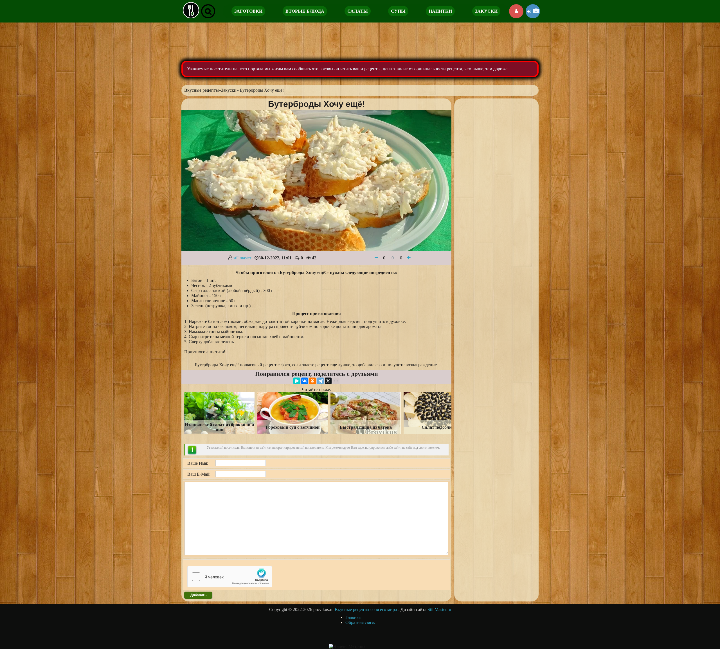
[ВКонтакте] (304, 381)
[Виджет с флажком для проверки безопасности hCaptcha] (229, 576)
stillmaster (242, 257)
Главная (353, 617)
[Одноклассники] (312, 381)
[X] (328, 381)
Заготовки (248, 11)
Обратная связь (360, 622)
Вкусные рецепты (201, 90)
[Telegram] (320, 381)
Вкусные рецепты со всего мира (366, 609)
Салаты (357, 11)
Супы (398, 11)
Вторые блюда (304, 11)
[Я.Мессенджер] (296, 381)
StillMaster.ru (439, 609)
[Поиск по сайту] (208, 11)
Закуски (486, 11)
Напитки (440, 11)
